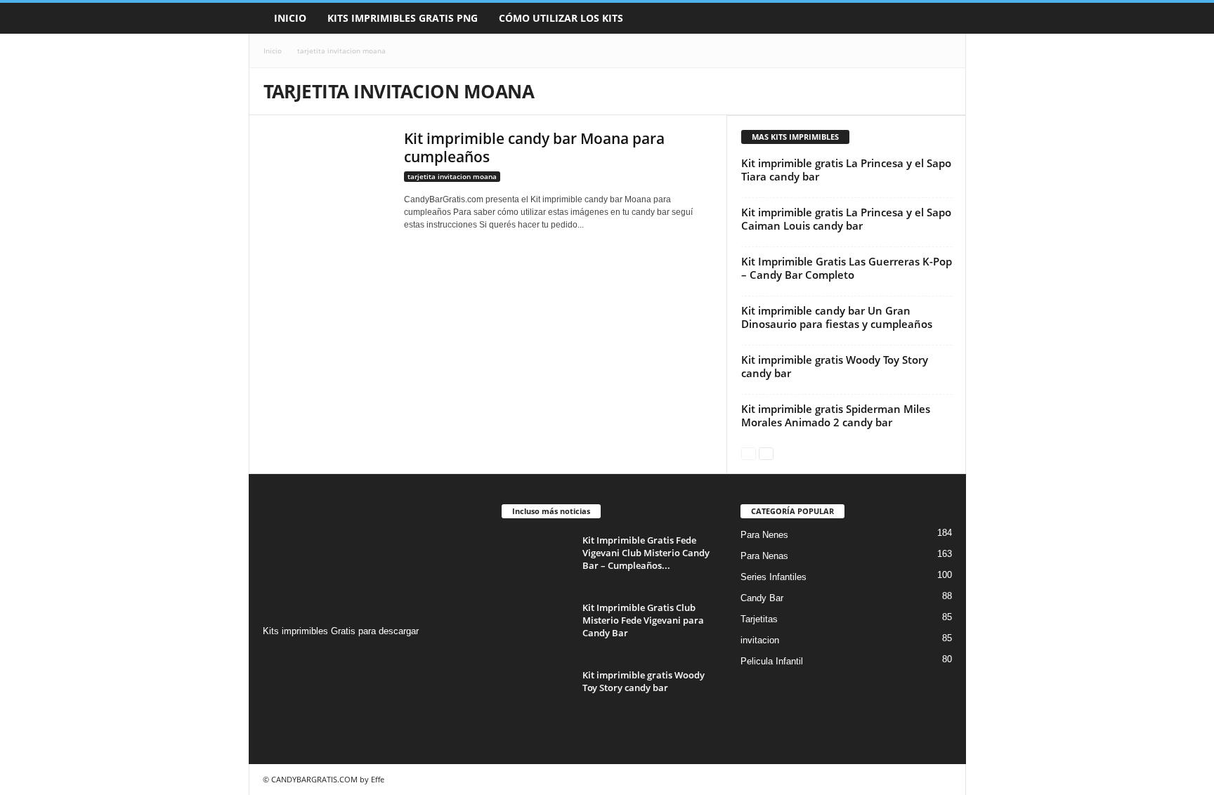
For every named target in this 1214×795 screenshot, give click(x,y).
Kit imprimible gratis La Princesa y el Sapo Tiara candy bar (846, 169)
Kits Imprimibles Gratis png (402, 18)
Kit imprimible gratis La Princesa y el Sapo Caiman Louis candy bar (846, 218)
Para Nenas (764, 556)
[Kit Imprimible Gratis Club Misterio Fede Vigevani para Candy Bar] (537, 627)
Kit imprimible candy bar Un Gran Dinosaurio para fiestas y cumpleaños (836, 317)
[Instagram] (276, 658)
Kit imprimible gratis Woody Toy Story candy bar (834, 366)
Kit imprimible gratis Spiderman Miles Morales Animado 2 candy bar (835, 415)
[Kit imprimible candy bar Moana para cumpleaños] (326, 171)
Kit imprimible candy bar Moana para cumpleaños (534, 147)
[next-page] (766, 452)
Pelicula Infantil (771, 661)
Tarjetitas (759, 619)
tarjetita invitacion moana (452, 176)
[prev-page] (748, 452)
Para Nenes (764, 535)
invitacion (759, 640)
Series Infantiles (773, 577)
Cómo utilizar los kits (561, 18)
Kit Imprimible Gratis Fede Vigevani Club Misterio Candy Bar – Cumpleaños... (646, 553)
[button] (944, 18)
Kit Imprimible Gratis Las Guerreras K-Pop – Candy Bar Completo (846, 268)
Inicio (290, 18)
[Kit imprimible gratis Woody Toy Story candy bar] (537, 695)
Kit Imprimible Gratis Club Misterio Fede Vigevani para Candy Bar (643, 620)
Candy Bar (761, 598)
